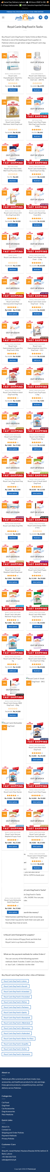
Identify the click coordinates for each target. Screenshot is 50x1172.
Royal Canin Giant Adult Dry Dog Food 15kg (37, 660)
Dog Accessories (8, 1111)
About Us (5, 1127)
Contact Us (6, 1129)
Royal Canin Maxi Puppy (37, 792)
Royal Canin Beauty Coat (13, 257)
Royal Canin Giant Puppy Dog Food (37, 571)
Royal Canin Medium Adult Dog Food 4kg (13, 393)
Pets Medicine (7, 1114)
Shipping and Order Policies (13, 1132)
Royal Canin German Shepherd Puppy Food (13, 835)
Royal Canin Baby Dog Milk (13, 526)
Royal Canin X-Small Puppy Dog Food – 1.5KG (37, 857)
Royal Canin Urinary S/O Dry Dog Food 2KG (13, 214)
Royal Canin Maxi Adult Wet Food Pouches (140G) (12, 170)
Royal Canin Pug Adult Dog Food (13, 482)
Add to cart (12, 136)
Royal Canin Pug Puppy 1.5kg (37, 393)
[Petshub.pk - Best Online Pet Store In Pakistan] (25, 17)
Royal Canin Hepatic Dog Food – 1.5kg (37, 258)
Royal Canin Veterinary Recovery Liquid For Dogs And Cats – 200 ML (37, 78)
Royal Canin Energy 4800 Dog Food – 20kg (13, 704)
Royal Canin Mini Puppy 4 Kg (12, 660)
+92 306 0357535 (9, 1157)
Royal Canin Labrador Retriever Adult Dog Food (37, 835)
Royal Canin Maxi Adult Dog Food (37, 749)
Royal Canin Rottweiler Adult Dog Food (12, 901)
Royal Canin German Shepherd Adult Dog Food (12, 571)
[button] (3, 17)
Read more (13, 90)
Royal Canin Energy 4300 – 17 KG (37, 527)
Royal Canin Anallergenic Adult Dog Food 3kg (37, 170)
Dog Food (6, 1105)
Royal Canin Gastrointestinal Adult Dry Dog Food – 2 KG (37, 348)
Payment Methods (9, 1135)
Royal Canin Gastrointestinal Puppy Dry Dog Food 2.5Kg (13, 348)
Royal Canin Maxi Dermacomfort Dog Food (13, 303)
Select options (13, 313)
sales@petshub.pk (9, 1159)
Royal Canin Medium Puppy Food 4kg (37, 438)
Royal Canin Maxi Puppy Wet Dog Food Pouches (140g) (37, 124)
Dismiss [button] (25, 8)
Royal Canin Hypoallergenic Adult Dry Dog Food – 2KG (12, 78)
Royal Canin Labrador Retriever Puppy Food (13, 615)
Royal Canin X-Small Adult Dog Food (37, 482)
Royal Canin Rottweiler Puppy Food (12, 438)
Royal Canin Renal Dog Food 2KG (37, 214)
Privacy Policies (8, 1138)
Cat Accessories (8, 1108)
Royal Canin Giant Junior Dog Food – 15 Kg (37, 303)
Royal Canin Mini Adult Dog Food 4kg (37, 615)
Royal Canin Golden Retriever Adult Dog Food (12, 123)
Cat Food (5, 1102)
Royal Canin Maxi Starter (13, 792)
